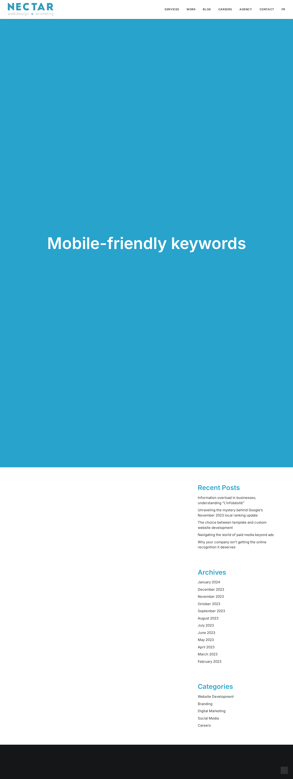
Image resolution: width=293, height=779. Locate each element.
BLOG (207, 9)
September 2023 (211, 611)
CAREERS (225, 9)
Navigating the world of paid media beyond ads (236, 535)
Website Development (216, 696)
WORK (191, 9)
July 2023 (206, 625)
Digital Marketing (211, 711)
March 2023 (207, 654)
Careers (204, 725)
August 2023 (208, 618)
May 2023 (206, 640)
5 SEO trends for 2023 (55, 589)
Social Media (208, 718)
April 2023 (206, 647)
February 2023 (209, 661)
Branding (205, 704)
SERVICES (172, 9)
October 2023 (209, 604)
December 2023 (211, 589)
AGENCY (245, 9)
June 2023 (206, 632)
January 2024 (209, 582)
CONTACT (267, 9)
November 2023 (211, 596)
